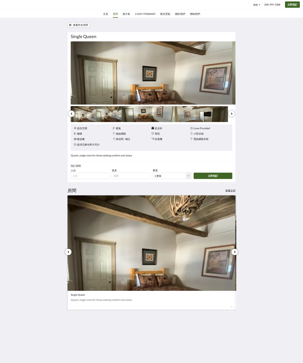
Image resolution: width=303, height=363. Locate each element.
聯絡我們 (158, 326)
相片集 (157, 332)
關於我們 (158, 329)
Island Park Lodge (21, 5)
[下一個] (231, 114)
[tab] (138, 321)
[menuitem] (105, 14)
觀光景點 (131, 332)
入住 (73, 170)
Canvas (228, 350)
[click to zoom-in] (151, 73)
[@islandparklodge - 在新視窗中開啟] (229, 328)
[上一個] (71, 114)
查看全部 (230, 190)
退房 (114, 170)
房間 (128, 329)
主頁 (128, 326)
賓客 (155, 170)
